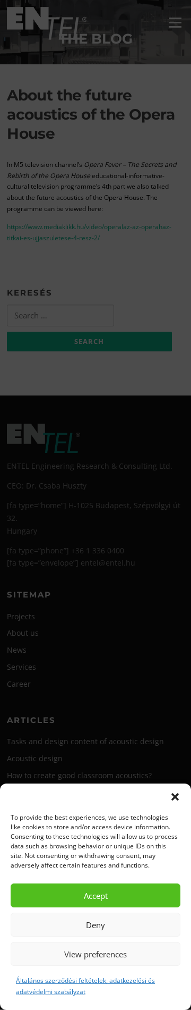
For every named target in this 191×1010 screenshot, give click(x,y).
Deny (95, 925)
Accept (96, 895)
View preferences (95, 954)
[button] (175, 797)
